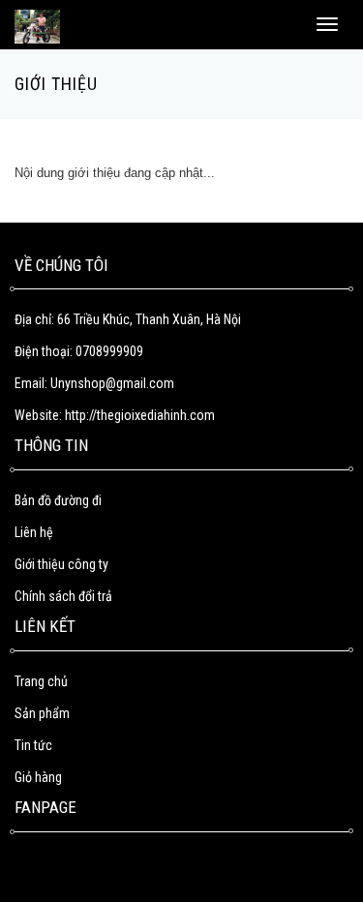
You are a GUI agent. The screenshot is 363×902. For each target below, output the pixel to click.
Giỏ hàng (38, 777)
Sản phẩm (42, 713)
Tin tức (33, 745)
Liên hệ (34, 532)
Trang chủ (41, 681)
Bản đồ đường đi (58, 500)
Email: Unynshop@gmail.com (94, 383)
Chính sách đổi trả (63, 596)
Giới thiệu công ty (61, 564)
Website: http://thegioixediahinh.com (115, 415)
